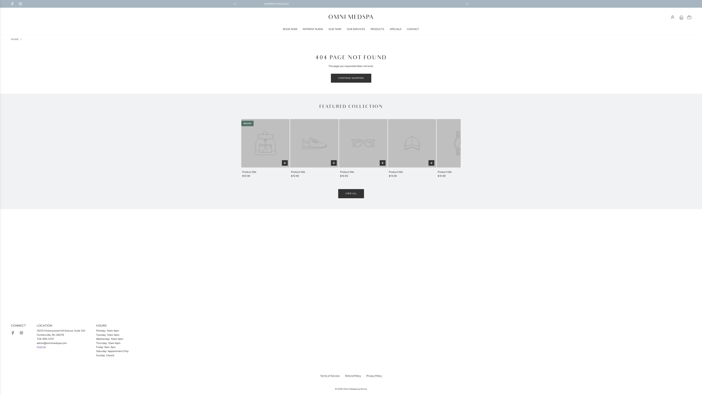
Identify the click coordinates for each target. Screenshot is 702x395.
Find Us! (41, 347)
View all (351, 193)
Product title (249, 172)
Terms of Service (330, 375)
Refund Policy (353, 375)
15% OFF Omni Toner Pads (351, 3)
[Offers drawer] (681, 17)
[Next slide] (467, 4)
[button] (250, 149)
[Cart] (689, 17)
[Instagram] (20, 4)
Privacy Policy (374, 375)
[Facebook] (12, 4)
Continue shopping (351, 78)
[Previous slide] (235, 4)
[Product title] (265, 143)
